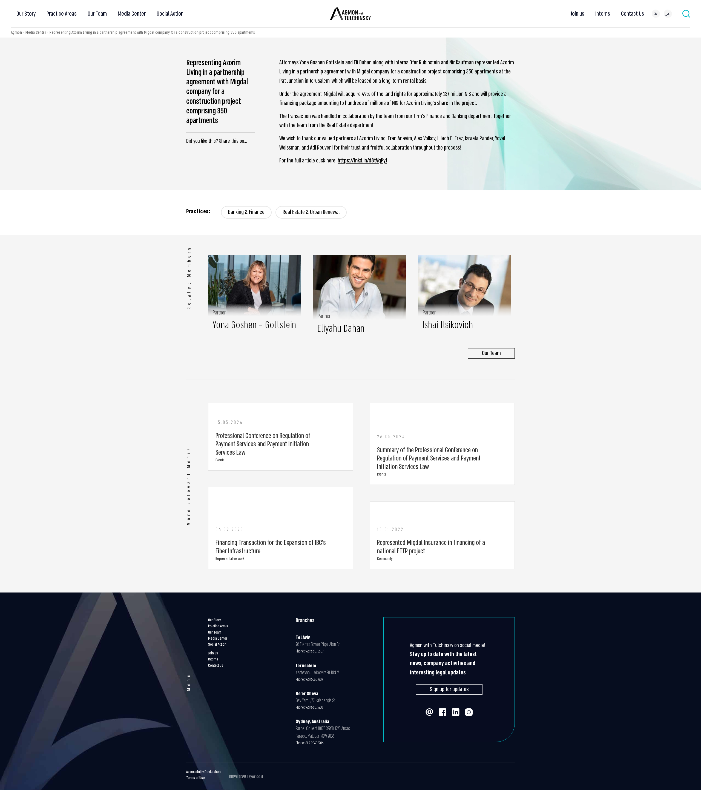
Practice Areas (62, 14)
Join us (577, 14)
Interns (602, 14)
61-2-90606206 (314, 743)
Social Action (170, 14)
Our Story (26, 14)
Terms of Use (195, 777)
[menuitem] (656, 14)
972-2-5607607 (315, 679)
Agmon (16, 32)
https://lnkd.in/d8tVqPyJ (362, 161)
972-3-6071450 (314, 707)
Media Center (132, 14)
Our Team (97, 14)
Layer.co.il (255, 776)
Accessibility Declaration (203, 771)
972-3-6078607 (315, 651)
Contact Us (632, 14)
